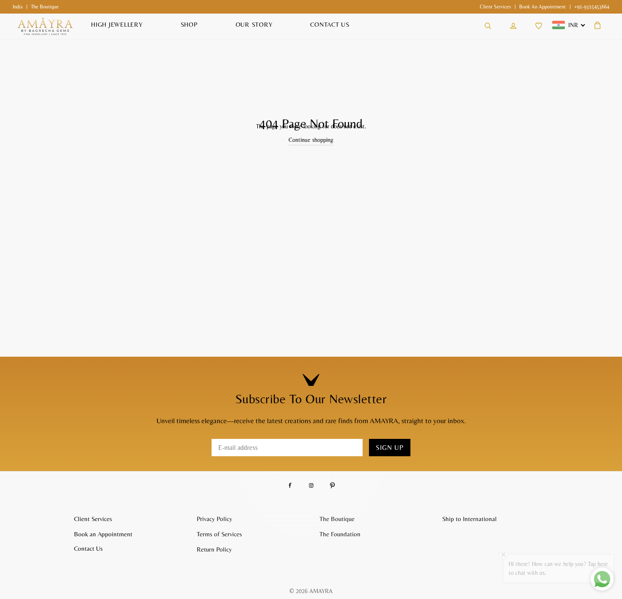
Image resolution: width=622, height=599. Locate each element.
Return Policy (214, 549)
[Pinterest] (332, 485)
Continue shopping (311, 139)
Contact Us (330, 24)
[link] (495, 7)
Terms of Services (219, 534)
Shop (189, 24)
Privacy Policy (214, 518)
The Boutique (337, 518)
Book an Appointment (542, 7)
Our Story (254, 24)
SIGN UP (390, 448)
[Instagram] (311, 485)
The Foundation (340, 534)
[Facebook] (290, 485)
